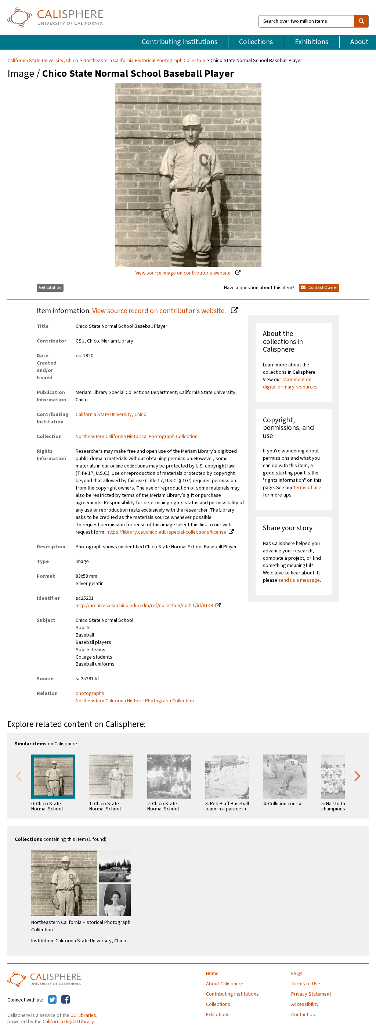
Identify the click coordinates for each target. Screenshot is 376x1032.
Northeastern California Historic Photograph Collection (135, 701)
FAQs (297, 973)
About (359, 42)
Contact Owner (322, 287)
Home (212, 973)
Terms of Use (305, 983)
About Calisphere (224, 983)
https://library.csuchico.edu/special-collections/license (166, 532)
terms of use (307, 487)
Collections (256, 42)
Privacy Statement (311, 994)
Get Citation (50, 287)
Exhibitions (311, 42)
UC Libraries (83, 1015)
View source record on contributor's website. (159, 311)
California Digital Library (68, 1021)
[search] (361, 21)
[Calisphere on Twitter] (52, 1000)
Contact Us (303, 1014)
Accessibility (305, 1004)
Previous (18, 775)
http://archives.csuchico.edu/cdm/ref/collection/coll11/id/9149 (144, 605)
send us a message (299, 580)
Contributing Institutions (179, 42)
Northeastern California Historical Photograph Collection (144, 60)
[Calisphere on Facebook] (65, 1000)
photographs (90, 693)
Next (357, 775)
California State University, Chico (43, 60)
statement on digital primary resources (290, 383)
